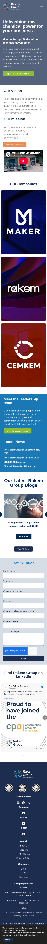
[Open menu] (41, 6)
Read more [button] (8, 699)
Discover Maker (23, 232)
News (23, 873)
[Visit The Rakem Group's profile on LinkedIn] (5, 687)
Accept (7, 940)
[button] (2, 717)
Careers (24, 850)
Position (7, 601)
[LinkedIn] (18, 803)
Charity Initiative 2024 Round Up (20, 466)
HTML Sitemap (23, 854)
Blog (23, 869)
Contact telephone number (19, 611)
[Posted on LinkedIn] (42, 686)
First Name (9, 571)
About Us (23, 846)
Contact (23, 877)
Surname (8, 581)
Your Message (11, 631)
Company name (12, 591)
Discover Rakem (23, 300)
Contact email (11, 621)
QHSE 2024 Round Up (15, 462)
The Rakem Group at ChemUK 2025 (21, 458)
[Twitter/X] (28, 803)
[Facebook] (23, 803)
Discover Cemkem (23, 366)
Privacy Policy (23, 858)
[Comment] (10, 748)
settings (34, 935)
